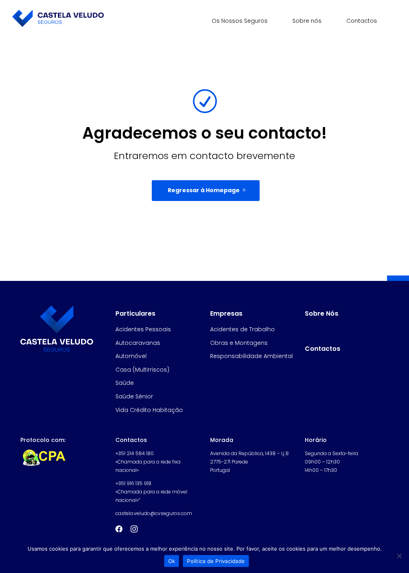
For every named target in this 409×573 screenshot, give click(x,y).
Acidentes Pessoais (143, 329)
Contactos (361, 21)
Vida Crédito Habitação (149, 410)
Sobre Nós (321, 313)
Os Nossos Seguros (240, 21)
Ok (171, 561)
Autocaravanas (137, 343)
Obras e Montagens (239, 343)
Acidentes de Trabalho (242, 329)
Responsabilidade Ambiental (251, 356)
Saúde (124, 383)
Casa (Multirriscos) (142, 370)
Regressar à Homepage (204, 190)
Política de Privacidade (216, 561)
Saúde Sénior (134, 396)
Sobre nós (307, 21)
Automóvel (131, 356)
